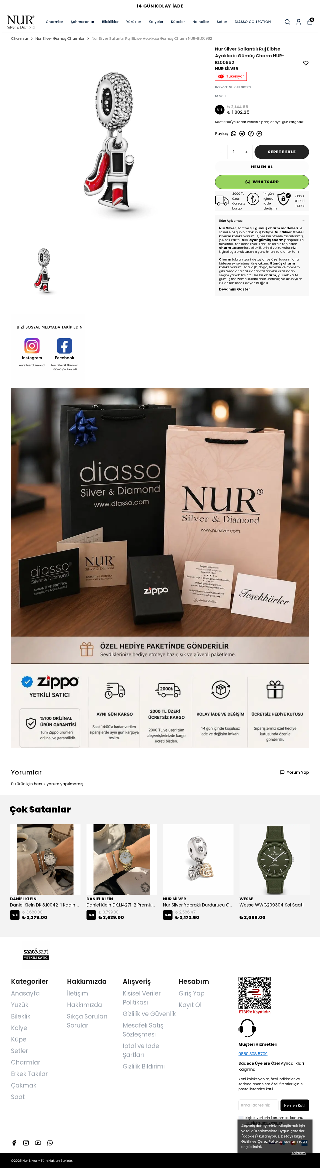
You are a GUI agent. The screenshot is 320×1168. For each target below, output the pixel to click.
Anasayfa (25, 993)
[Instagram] (26, 1143)
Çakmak (23, 1085)
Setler (222, 21)
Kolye (19, 1028)
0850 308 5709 (253, 1054)
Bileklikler (110, 21)
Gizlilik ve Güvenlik (149, 1014)
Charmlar (54, 21)
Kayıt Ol (190, 1005)
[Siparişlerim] (299, 22)
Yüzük (19, 1005)
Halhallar (200, 21)
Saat (18, 1097)
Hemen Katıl (294, 1105)
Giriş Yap (191, 993)
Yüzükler (133, 21)
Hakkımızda (84, 1005)
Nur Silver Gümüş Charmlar (60, 38)
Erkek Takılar (29, 1074)
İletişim (77, 993)
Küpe (18, 1039)
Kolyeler (156, 21)
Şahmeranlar (82, 21)
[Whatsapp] (50, 1143)
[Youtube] (38, 1143)
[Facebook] (14, 1143)
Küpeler (178, 21)
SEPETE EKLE (282, 152)
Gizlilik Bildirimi (144, 1066)
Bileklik (20, 1016)
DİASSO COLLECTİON (253, 21)
